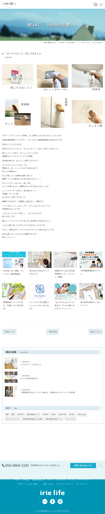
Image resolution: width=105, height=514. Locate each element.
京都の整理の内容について (54, 419)
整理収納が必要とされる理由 (54, 476)
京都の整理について (33, 414)
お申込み (26, 480)
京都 (7, 414)
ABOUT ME (62, 414)
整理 (13, 414)
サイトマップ (81, 484)
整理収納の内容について (78, 476)
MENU (53, 414)
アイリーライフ (70, 419)
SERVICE (45, 414)
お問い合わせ (82, 414)
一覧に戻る (52, 332)
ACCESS (72, 414)
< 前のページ (9, 332)
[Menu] (101, 4)
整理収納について (33, 476)
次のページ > (95, 332)
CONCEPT (20, 414)
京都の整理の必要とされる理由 (33, 419)
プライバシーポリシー (13, 419)
